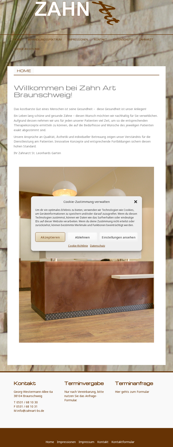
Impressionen (78, 39)
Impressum (86, 442)
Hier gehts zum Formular (132, 392)
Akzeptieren (50, 237)
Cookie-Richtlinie (78, 246)
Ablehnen (82, 237)
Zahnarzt (146, 39)
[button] (136, 201)
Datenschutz (97, 246)
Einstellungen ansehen (118, 237)
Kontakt (100, 39)
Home (18, 39)
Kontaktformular (122, 442)
